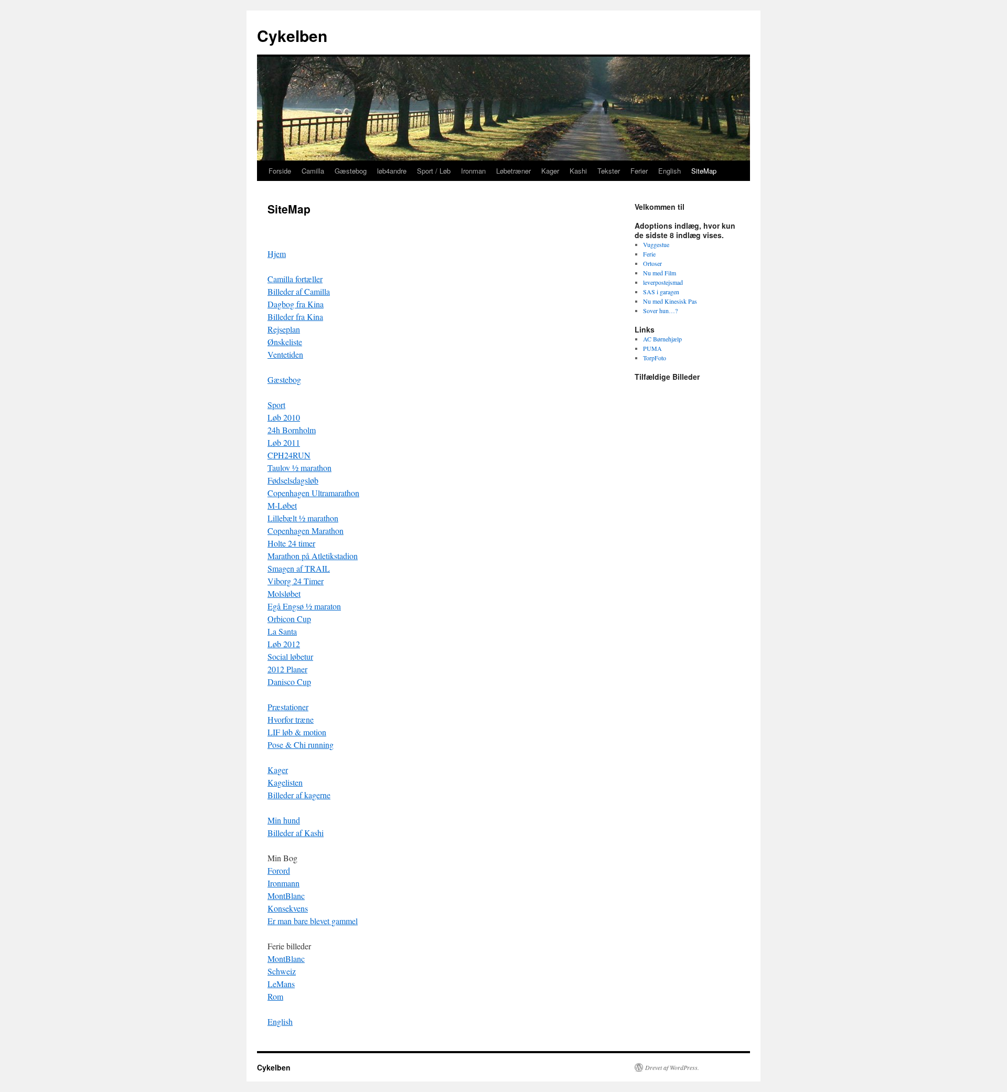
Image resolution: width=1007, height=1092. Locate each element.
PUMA (652, 348)
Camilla (313, 171)
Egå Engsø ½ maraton (304, 606)
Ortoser (652, 263)
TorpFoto (654, 358)
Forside (280, 171)
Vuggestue (656, 244)
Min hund (283, 820)
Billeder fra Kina (295, 316)
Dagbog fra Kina (295, 303)
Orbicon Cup (289, 618)
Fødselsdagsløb (292, 480)
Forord (278, 870)
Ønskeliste (284, 341)
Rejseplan (283, 329)
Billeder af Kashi (295, 832)
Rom (275, 996)
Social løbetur (290, 656)
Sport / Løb (434, 171)
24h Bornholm (291, 429)
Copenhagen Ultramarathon (313, 492)
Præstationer (287, 706)
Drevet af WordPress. (672, 1067)
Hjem (276, 253)
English (669, 171)
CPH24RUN (288, 455)
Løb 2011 (283, 442)
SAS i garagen (661, 291)
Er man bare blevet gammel (312, 920)
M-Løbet (282, 505)
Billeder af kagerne (298, 794)
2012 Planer (287, 669)
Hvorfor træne (290, 719)
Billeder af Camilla (298, 291)
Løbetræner (513, 171)
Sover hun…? (660, 310)
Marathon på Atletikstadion (312, 555)
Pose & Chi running (300, 744)
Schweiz (281, 971)
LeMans (281, 983)
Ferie (649, 254)
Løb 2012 (283, 643)
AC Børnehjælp (662, 339)
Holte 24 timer (291, 543)
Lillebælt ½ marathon (302, 517)
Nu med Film (659, 273)
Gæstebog (351, 171)
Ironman (473, 171)
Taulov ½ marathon (299, 467)
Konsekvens (287, 908)
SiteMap (703, 171)
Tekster (608, 171)
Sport (276, 404)
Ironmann (283, 882)
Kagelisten (285, 782)
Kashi (578, 171)
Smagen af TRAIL (298, 568)
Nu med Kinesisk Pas (670, 301)
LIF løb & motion (296, 731)
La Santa (282, 631)
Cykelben (292, 35)
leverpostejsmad (663, 282)
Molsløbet (284, 593)
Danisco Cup (289, 681)
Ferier (639, 171)
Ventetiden (285, 354)
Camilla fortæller (295, 278)
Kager (550, 171)
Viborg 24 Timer (295, 580)
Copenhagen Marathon (305, 530)
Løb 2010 (283, 417)
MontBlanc (286, 895)
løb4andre (391, 171)
